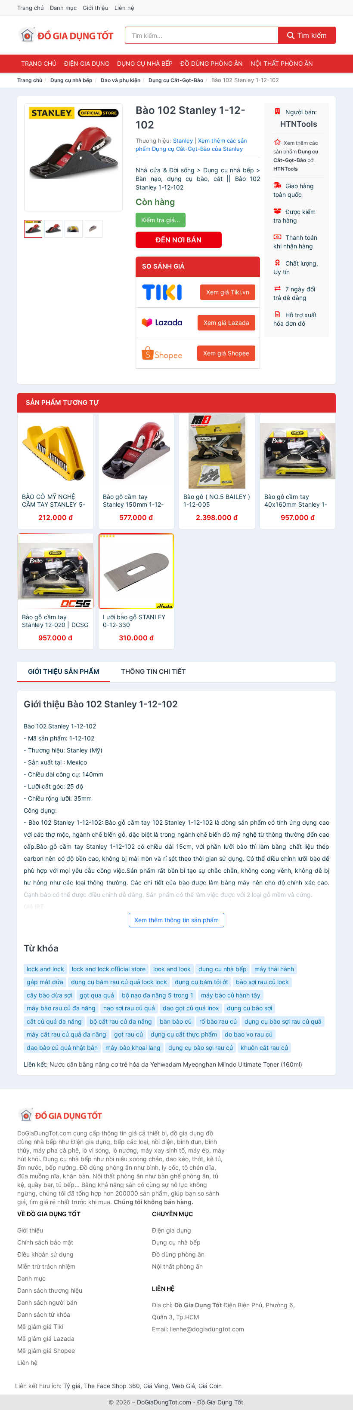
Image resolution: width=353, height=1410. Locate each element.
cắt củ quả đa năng (54, 1021)
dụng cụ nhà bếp (222, 969)
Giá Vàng (155, 1385)
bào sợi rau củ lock (262, 981)
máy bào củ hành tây (230, 995)
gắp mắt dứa (45, 981)
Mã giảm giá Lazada (45, 1338)
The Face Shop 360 (112, 1385)
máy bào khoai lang (133, 1047)
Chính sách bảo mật (45, 1242)
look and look (172, 969)
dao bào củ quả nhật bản (62, 1047)
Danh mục (63, 7)
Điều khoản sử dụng (45, 1254)
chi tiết (153, 671)
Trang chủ (30, 7)
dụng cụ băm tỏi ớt (201, 981)
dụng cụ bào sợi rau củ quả (283, 1021)
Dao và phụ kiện (120, 80)
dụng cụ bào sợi (249, 1008)
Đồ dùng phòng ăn (211, 63)
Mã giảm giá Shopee (46, 1350)
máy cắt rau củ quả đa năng (66, 1034)
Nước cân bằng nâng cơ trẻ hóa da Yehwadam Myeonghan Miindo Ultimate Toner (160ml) (176, 1064)
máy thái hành (274, 969)
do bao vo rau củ (248, 1034)
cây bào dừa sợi (49, 995)
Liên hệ (124, 7)
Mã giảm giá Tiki (40, 1326)
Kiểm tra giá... (160, 219)
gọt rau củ (128, 1034)
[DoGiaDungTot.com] (66, 35)
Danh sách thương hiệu (49, 1290)
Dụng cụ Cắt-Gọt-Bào (176, 80)
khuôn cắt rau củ (264, 1047)
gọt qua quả (97, 995)
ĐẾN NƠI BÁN (178, 240)
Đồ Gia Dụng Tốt (220, 1402)
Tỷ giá (72, 1385)
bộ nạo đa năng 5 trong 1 (157, 995)
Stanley (183, 140)
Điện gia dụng (86, 63)
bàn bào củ (176, 1021)
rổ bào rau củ (218, 1021)
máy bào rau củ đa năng (61, 1008)
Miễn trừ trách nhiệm (46, 1266)
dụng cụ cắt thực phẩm (184, 1034)
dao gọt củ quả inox (191, 1008)
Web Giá (183, 1385)
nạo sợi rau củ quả (129, 1008)
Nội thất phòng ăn (282, 63)
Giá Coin (210, 1385)
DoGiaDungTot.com (164, 1402)
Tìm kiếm (311, 35)
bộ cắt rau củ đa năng (121, 1021)
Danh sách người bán (47, 1302)
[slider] (33, 229)
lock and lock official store (109, 969)
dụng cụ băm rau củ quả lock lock (119, 981)
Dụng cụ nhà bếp (145, 63)
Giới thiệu (95, 7)
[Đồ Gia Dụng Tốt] (60, 1115)
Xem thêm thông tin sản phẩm (176, 920)
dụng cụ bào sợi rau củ (200, 1047)
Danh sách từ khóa (43, 1314)
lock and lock (45, 969)
